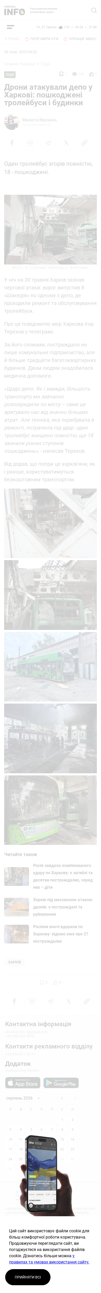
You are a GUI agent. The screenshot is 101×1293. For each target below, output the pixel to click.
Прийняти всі (28, 1277)
